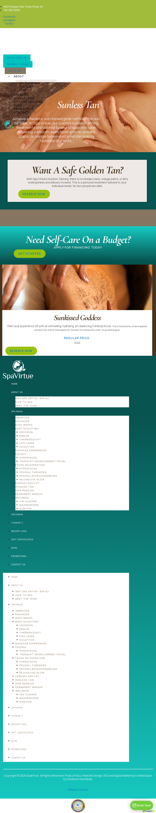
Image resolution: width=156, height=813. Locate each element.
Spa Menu (21, 95)
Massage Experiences (31, 450)
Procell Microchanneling (38, 475)
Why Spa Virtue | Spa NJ (32, 398)
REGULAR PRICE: (77, 338)
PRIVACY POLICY (78, 790)
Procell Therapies (33, 472)
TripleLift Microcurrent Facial (43, 461)
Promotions (24, 109)
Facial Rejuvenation (30, 465)
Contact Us (18, 564)
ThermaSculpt (30, 439)
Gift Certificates (28, 102)
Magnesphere (29, 505)
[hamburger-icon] (104, 76)
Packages (22, 421)
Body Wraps (24, 424)
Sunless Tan (24, 486)
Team (22, 90)
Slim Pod (26, 508)
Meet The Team (26, 405)
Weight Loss (24, 98)
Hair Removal (24, 490)
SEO (105, 775)
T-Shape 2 (17, 523)
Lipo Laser (27, 443)
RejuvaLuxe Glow (32, 479)
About (19, 76)
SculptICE (27, 446)
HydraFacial (28, 457)
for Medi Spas (143, 775)
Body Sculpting (27, 428)
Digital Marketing (124, 775)
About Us (17, 392)
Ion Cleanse (28, 501)
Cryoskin (26, 432)
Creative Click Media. (80, 779)
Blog (18, 105)
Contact (21, 112)
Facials (20, 454)
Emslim (24, 435)
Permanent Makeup (29, 494)
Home (14, 384)
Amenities (22, 417)
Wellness (22, 497)
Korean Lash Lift (27, 483)
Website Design (92, 775)
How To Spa (24, 402)
